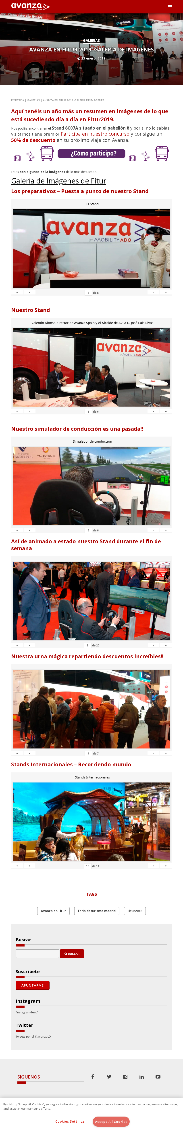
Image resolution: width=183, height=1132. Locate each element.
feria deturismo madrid (97, 911)
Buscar (73, 954)
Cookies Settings (70, 1121)
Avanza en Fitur (53, 911)
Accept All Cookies (111, 1121)
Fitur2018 (135, 911)
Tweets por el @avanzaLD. (34, 1036)
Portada (17, 100)
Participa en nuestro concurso (95, 133)
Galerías (91, 40)
